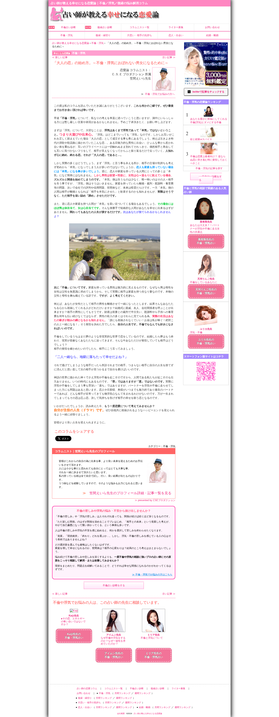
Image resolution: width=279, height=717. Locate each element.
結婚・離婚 (212, 35)
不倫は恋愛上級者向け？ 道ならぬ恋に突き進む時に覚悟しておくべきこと (208, 160)
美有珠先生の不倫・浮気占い (206, 241)
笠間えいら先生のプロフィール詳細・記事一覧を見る (130, 493)
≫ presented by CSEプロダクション (155, 500)
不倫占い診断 (68, 27)
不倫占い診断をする (114, 585)
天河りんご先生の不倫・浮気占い (206, 291)
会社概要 (121, 713)
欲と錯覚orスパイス (201, 139)
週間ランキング (143, 693)
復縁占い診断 (104, 27)
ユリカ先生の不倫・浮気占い (206, 341)
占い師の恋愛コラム (87, 688)
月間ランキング (122, 693)
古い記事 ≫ (168, 57)
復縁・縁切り (103, 35)
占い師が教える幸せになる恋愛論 (148, 713)
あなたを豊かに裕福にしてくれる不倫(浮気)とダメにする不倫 (208, 120)
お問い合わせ (212, 27)
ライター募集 (176, 27)
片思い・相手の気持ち (139, 35)
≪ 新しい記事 (60, 57)
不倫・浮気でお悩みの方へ (160, 94)
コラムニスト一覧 (139, 27)
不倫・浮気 (66, 35)
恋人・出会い (176, 35)
